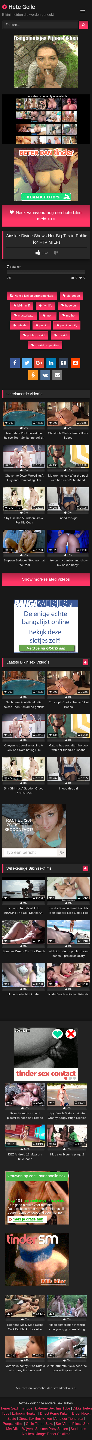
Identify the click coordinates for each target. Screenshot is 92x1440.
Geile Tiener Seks (39, 1424)
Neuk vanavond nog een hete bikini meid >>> (48, 215)
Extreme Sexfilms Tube (52, 1408)
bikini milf (23, 305)
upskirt (62, 335)
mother (71, 315)
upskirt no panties (47, 345)
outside (22, 325)
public (43, 325)
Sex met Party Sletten (51, 1429)
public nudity (68, 325)
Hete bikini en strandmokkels (34, 295)
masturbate (25, 315)
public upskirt (36, 335)
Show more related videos (46, 579)
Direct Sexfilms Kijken (35, 1418)
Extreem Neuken (24, 1413)
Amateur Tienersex (68, 1418)
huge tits (71, 305)
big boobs (73, 295)
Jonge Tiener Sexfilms (53, 1434)
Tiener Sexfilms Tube (16, 1408)
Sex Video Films (68, 1424)
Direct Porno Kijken (55, 1413)
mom (49, 315)
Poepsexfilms (13, 1424)
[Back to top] (78, 1427)
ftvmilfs (47, 305)
